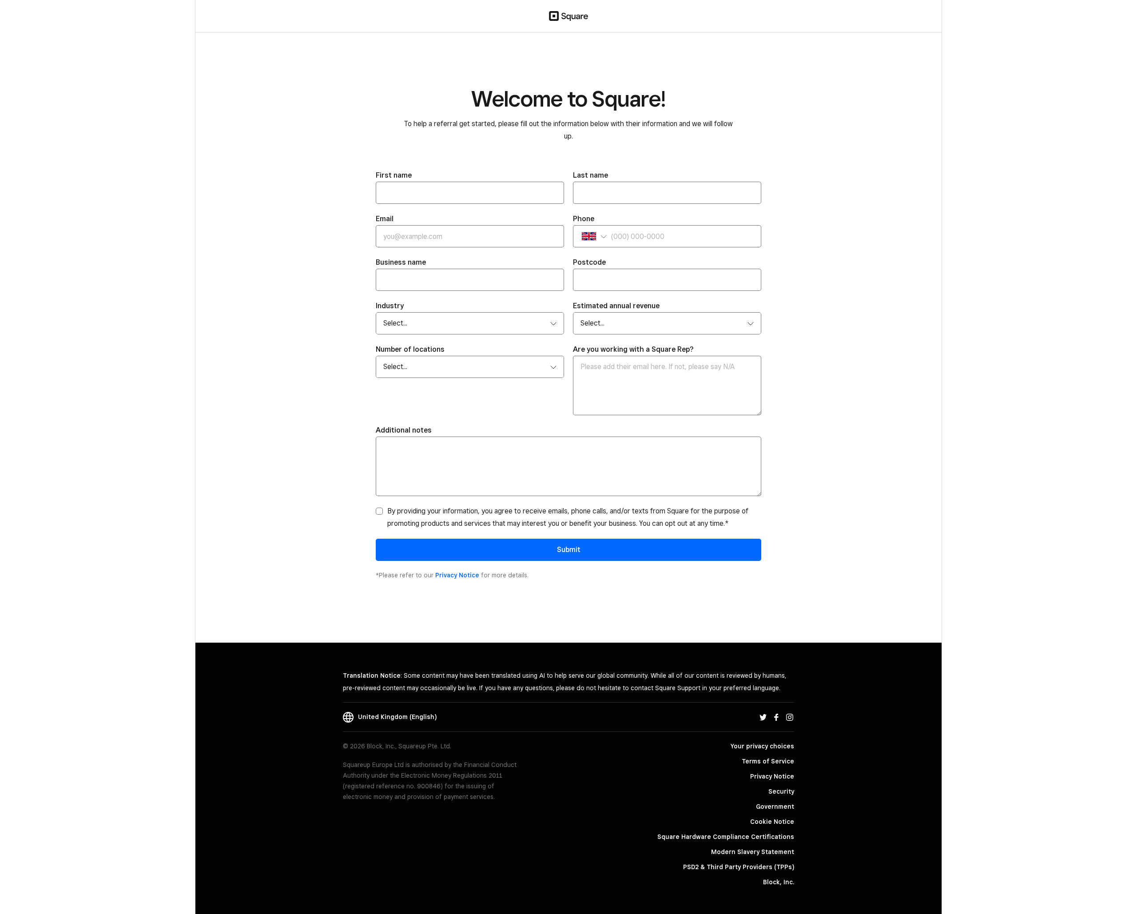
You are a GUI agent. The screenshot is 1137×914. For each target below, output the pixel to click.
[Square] (568, 16)
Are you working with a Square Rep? (633, 349)
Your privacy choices (762, 746)
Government (775, 806)
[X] (763, 716)
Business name (401, 262)
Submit (568, 549)
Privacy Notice (457, 575)
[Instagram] (789, 716)
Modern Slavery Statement (752, 851)
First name (394, 175)
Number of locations (410, 349)
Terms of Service (768, 761)
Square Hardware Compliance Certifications (725, 836)
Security (781, 791)
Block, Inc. (778, 882)
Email (385, 219)
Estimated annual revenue (616, 306)
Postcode (589, 262)
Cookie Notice (772, 821)
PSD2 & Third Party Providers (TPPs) (738, 866)
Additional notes (404, 430)
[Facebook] (776, 716)
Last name (590, 175)
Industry (390, 306)
